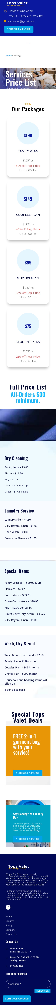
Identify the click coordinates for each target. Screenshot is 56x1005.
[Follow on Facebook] (8, 907)
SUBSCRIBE (42, 991)
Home (9, 55)
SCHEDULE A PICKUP (18, 29)
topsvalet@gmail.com (22, 21)
